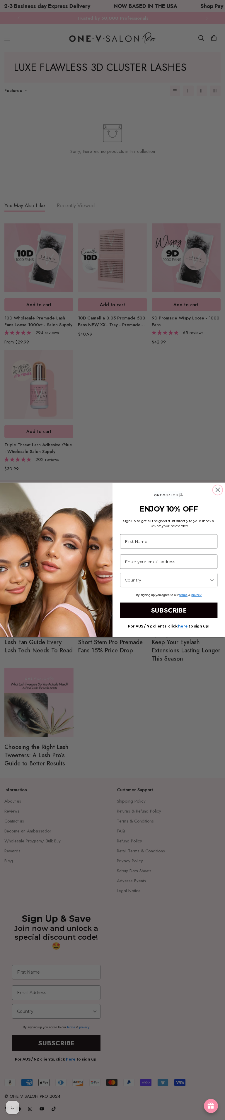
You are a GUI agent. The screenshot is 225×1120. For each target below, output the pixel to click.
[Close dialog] (218, 490)
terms (183, 595)
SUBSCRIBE (169, 610)
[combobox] (167, 580)
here (183, 626)
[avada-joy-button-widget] (211, 1106)
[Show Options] (212, 580)
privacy (196, 595)
